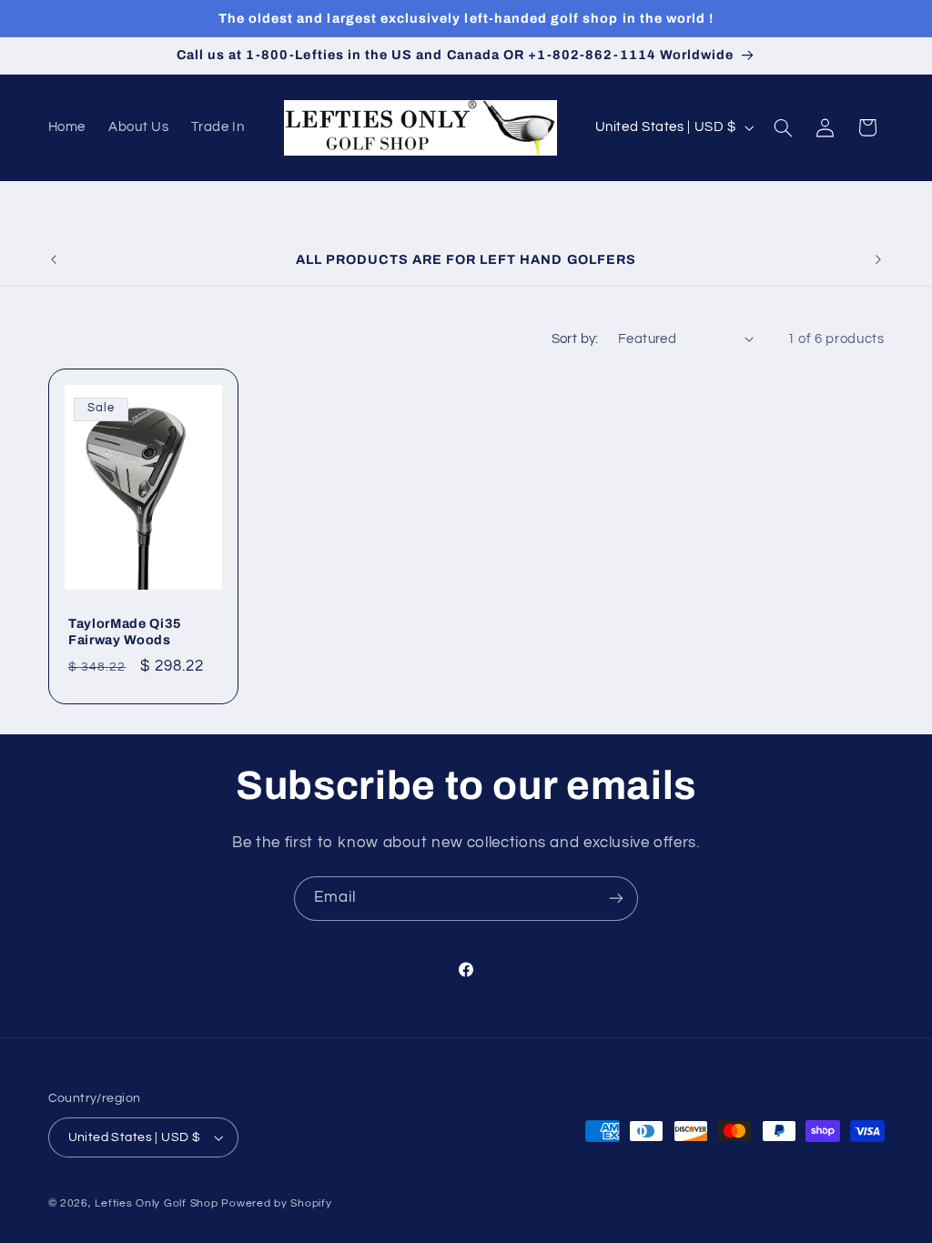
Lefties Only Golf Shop (156, 1203)
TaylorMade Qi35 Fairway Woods (125, 631)
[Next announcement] (878, 259)
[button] (783, 127)
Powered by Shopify (276, 1203)
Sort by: (575, 339)
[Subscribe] (616, 898)
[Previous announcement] (54, 259)
